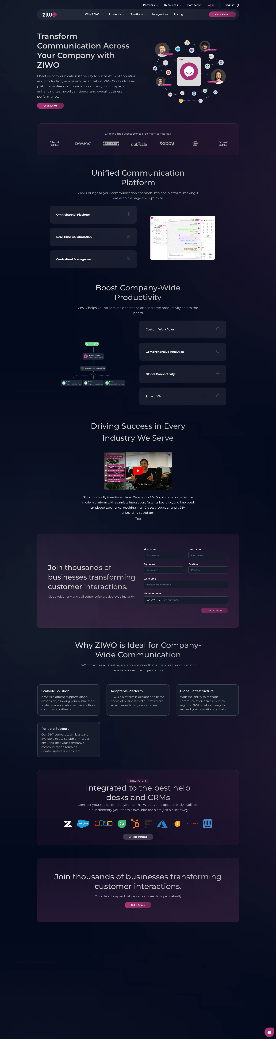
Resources (171, 5)
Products (115, 14)
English (229, 5)
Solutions (136, 14)
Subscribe (227, 944)
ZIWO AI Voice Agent (89, 992)
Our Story (50, 998)
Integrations (160, 14)
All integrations (138, 836)
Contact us (194, 5)
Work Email (150, 578)
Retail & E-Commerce (180, 982)
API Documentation (218, 1000)
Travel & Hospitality (185, 1006)
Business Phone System (86, 985)
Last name (194, 549)
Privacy (53, 1030)
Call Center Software (89, 977)
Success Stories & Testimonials (55, 1006)
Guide (209, 1006)
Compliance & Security (52, 990)
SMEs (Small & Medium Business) (152, 1006)
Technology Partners (121, 977)
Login (210, 5)
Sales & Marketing (152, 977)
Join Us (48, 1013)
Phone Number (153, 593)
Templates (212, 989)
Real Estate (180, 989)
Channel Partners (119, 983)
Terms (41, 1030)
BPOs (176, 1001)
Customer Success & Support (154, 985)
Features (49, 977)
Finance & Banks (183, 995)
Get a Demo (222, 14)
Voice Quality (52, 983)
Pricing (178, 14)
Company (149, 564)
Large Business (182, 974)
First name (150, 549)
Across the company (154, 998)
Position (193, 564)
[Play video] (138, 471)
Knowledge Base (216, 994)
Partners (149, 5)
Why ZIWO (92, 14)
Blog (208, 977)
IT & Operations (150, 992)
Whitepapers (213, 983)
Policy (65, 1030)
